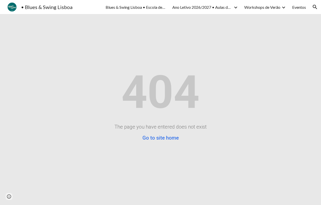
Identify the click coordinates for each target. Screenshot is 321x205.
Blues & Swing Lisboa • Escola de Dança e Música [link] (136, 7)
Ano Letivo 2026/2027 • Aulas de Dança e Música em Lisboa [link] (202, 7)
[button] (315, 7)
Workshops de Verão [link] (262, 7)
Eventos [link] (299, 7)
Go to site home (160, 138)
